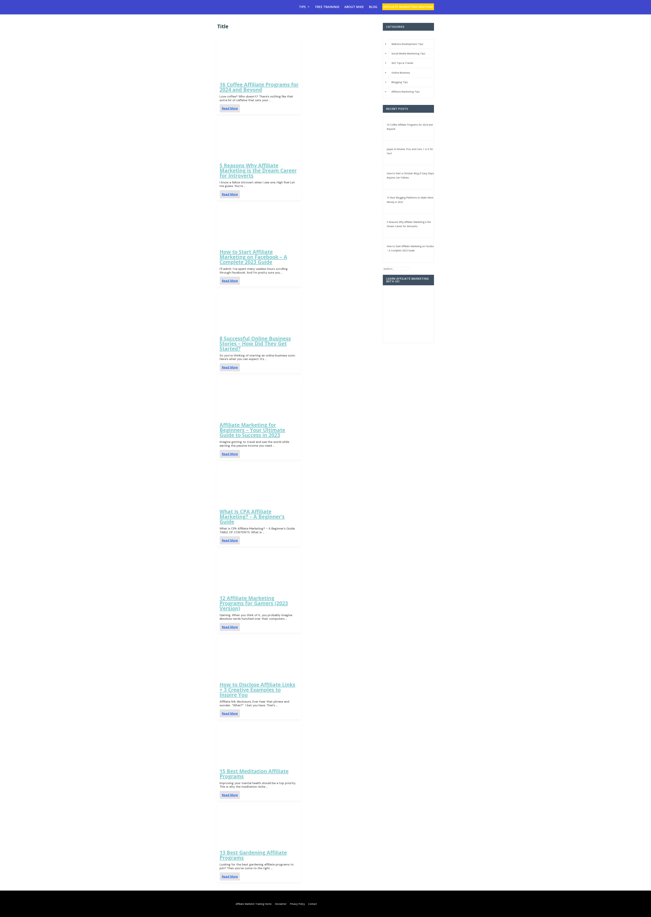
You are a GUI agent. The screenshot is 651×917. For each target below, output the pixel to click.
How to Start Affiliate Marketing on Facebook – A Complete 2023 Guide (253, 256)
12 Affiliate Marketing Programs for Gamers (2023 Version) (254, 603)
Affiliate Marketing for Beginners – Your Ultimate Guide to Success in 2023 (252, 429)
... (270, 100)
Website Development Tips (407, 44)
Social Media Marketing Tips (408, 53)
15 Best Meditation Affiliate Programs (254, 774)
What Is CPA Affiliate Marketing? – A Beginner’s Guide (252, 516)
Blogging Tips (399, 82)
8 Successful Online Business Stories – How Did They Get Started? (255, 343)
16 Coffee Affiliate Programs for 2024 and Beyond (259, 87)
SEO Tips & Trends (402, 63)
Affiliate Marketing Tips (405, 91)
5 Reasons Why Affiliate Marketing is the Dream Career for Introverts (258, 170)
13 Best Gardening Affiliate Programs (253, 855)
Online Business (400, 72)
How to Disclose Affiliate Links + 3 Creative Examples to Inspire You (257, 689)
